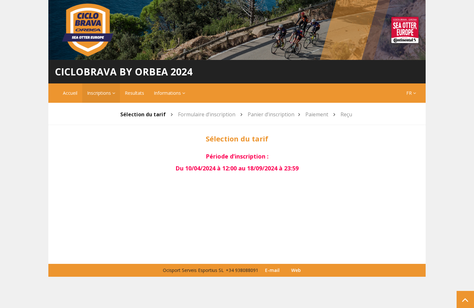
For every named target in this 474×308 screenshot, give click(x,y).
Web (296, 270)
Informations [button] (168, 93)
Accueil (70, 93)
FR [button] (409, 93)
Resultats (134, 93)
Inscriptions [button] (99, 93)
